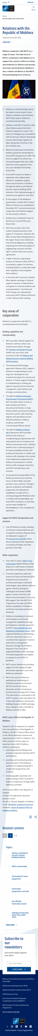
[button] (31, 2)
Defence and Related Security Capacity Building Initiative (20, 855)
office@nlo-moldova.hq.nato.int (20, 804)
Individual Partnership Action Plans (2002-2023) (20, 915)
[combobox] (31, 2)
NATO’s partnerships (19, 866)
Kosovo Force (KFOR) (17, 539)
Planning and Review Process (20, 349)
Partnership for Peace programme (20, 877)
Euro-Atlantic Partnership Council (19, 902)
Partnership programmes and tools (20, 889)
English (6, 42)
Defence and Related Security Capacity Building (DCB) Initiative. (19, 358)
